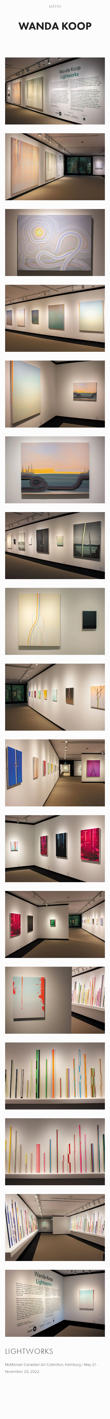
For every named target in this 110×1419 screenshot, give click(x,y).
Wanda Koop (55, 25)
